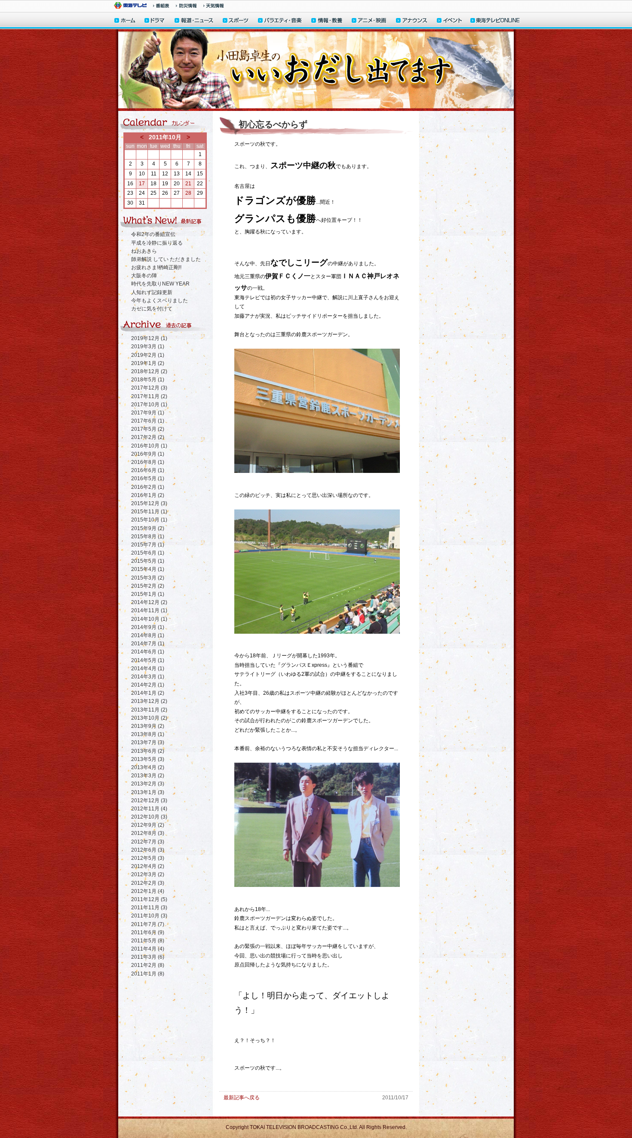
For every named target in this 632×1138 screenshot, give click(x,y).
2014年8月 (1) (147, 635)
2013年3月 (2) (147, 776)
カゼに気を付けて (151, 309)
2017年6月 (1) (147, 421)
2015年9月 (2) (147, 528)
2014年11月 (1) (149, 610)
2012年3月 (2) (147, 874)
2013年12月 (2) (149, 701)
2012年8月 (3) (147, 833)
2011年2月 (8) (147, 965)
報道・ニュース (194, 21)
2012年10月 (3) (149, 817)
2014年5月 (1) (147, 660)
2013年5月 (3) (147, 759)
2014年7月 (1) (147, 644)
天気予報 (213, 5)
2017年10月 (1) (149, 405)
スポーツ (236, 21)
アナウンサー (412, 21)
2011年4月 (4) (147, 949)
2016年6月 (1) (147, 470)
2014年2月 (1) (147, 685)
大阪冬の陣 (144, 276)
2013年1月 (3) (147, 792)
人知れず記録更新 (151, 292)
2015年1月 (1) (147, 594)
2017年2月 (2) (147, 437)
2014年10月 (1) (149, 619)
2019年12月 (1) (149, 338)
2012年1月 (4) (147, 891)
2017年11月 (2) (149, 396)
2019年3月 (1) (147, 347)
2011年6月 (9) (147, 932)
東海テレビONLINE (494, 21)
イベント (450, 21)
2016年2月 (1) (147, 487)
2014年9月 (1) (147, 627)
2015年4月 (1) (147, 569)
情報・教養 (327, 21)
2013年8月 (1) (147, 734)
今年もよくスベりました (159, 301)
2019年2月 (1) (147, 355)
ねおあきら (144, 251)
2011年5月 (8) (147, 941)
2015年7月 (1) (147, 545)
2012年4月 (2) (147, 866)
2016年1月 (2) (147, 495)
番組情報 (161, 5)
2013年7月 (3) (147, 742)
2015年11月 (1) (149, 512)
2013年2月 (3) (147, 784)
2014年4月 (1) (147, 669)
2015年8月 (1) (147, 537)
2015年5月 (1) (147, 561)
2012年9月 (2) (147, 825)
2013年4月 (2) (147, 767)
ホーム (125, 21)
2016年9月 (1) (147, 454)
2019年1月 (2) (147, 363)
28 (188, 193)
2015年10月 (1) (149, 520)
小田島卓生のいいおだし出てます (316, 70)
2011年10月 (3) (149, 916)
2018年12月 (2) (149, 371)
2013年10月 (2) (149, 718)
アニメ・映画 (369, 21)
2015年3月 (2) (147, 578)
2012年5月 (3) (147, 858)
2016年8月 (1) (147, 462)
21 (188, 184)
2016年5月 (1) (147, 478)
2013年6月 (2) (147, 751)
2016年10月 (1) (149, 446)
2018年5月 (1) (147, 380)
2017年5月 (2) (147, 429)
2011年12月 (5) (149, 899)
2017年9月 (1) (147, 413)
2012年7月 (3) (147, 842)
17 (142, 184)
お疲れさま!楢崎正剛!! (156, 267)
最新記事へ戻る (242, 1098)
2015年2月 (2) (147, 586)
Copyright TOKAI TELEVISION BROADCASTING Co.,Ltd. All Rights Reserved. (316, 1127)
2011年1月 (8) (147, 974)
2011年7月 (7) (147, 924)
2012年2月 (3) (147, 883)
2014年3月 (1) (147, 677)
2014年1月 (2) (147, 693)
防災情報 (186, 5)
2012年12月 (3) (149, 801)
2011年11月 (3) (149, 908)
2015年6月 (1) (147, 553)
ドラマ (155, 21)
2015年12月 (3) (149, 503)
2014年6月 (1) (147, 652)
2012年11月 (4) (149, 809)
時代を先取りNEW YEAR (160, 284)
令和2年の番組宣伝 (153, 234)
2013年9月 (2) (147, 726)
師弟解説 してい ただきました (166, 259)
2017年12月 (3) (149, 388)
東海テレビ (130, 5)
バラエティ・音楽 (280, 21)
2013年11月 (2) (149, 710)
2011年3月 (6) (147, 957)
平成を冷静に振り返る (157, 243)
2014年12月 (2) (149, 602)
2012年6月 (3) (147, 850)
